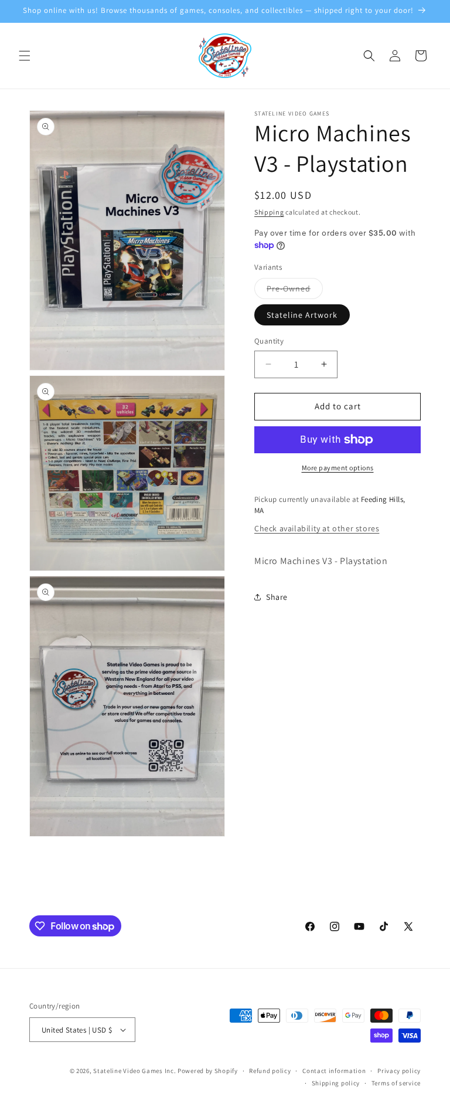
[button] (25, 56)
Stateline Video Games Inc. (134, 1071)
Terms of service (396, 1083)
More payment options (338, 467)
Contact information (334, 1071)
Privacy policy (399, 1071)
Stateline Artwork (302, 315)
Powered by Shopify (208, 1071)
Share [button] (277, 597)
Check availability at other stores (316, 528)
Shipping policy (336, 1083)
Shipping (269, 212)
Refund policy (270, 1071)
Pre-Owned (295, 291)
